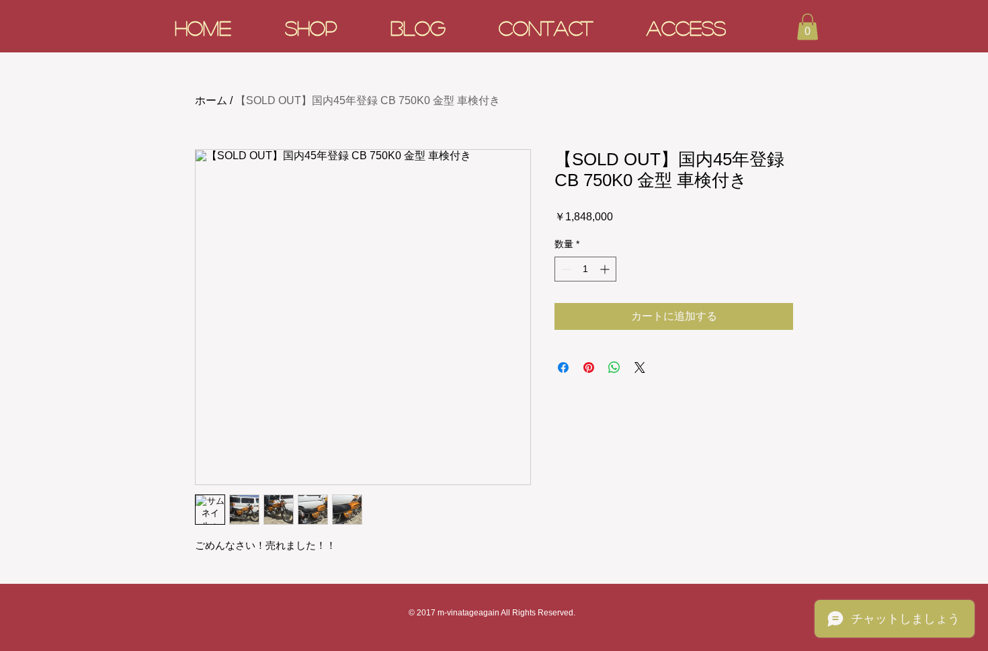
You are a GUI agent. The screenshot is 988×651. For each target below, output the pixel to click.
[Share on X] (640, 367)
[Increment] (606, 269)
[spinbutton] (585, 269)
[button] (807, 26)
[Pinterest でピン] (589, 367)
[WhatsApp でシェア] (614, 367)
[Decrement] (565, 269)
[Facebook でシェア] (563, 367)
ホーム (211, 100)
